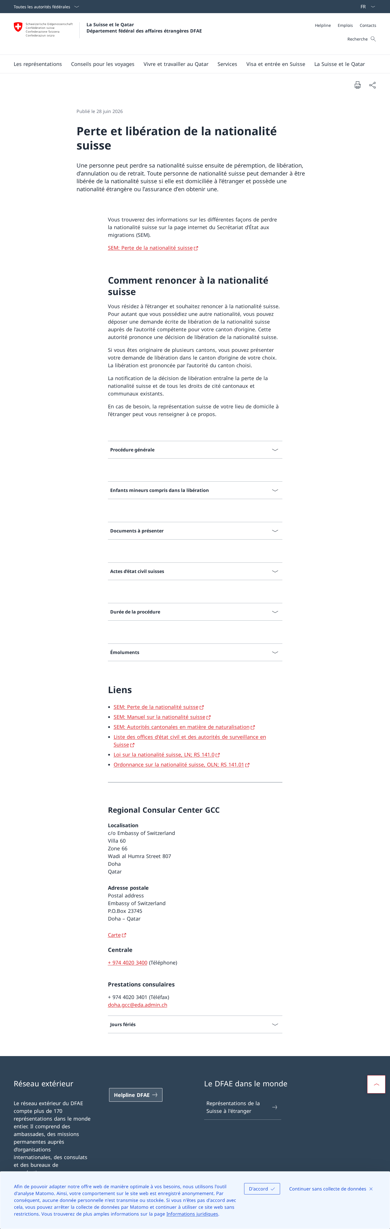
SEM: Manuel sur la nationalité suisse (159, 716)
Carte (114, 934)
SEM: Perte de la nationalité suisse (150, 247)
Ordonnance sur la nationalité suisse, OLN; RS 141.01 (179, 764)
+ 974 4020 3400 (127, 962)
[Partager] (372, 85)
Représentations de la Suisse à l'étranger (233, 1107)
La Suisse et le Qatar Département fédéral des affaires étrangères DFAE (144, 27)
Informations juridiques (192, 1214)
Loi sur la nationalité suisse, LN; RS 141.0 (164, 754)
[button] (38, 64)
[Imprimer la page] (357, 85)
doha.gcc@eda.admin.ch (137, 1004)
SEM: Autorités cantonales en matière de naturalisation (182, 726)
